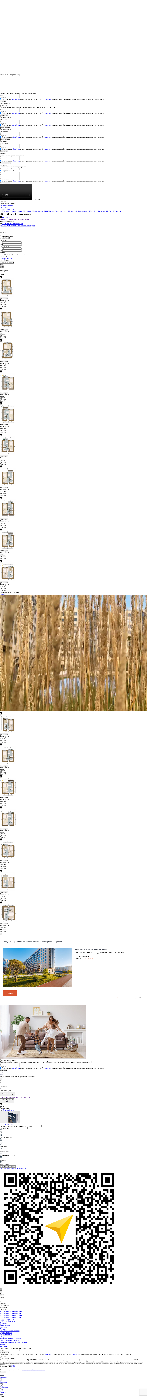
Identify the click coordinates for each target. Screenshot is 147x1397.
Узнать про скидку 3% (7, 221)
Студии (2, 1337)
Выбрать (3, 594)
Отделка (3, 33)
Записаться (4, 115)
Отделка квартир (6, 1124)
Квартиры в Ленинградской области (13, 1342)
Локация (3, 31)
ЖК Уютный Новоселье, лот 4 (11, 211)
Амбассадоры (5, 14)
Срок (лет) (4, 1128)
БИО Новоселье (6, 13)
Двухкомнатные (6, 1335)
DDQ (13, 1366)
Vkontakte (3, 1346)
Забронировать (5, 127)
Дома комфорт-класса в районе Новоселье (91, 949)
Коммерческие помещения (9, 1331)
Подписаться (4, 1352)
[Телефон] (2, 44)
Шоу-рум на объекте (7, 11)
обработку (16, 99)
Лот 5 (20, 226)
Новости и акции (6, 5)
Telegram (3, 1344)
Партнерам (4, 62)
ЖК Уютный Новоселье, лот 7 (79, 211)
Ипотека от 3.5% (6, 64)
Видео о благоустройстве (9, 50)
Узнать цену (4, 298)
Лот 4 (15, 226)
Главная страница (6, 205)
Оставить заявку (7, 1094)
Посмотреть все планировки (12, 224)
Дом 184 (3, 226)
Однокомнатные (6, 1333)
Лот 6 (24, 226)
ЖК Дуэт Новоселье (7, 209)
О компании (4, 3)
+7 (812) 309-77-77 (88, 958)
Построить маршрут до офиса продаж (14, 1168)
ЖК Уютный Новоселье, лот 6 (56, 211)
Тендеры (3, 29)
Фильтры (3, 1303)
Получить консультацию (8, 1166)
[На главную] (13, 23)
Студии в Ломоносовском (9, 1340)
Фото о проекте (5, 27)
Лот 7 (29, 226)
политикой (48, 99)
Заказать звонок (5, 40)
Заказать (3, 101)
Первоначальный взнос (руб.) (11, 1126)
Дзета (33, 226)
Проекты (3, 25)
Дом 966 (10, 226)
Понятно (3, 1372)
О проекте (6, 217)
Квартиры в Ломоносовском (10, 1338)
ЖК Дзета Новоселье (113, 211)
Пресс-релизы (5, 1325)
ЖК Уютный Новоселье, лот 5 (34, 211)
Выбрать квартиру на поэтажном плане (14, 219)
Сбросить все (7, 258)
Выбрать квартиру (7, 35)
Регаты (2, 9)
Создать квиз (121, 997)
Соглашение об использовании (33, 1370)
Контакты (3, 7)
